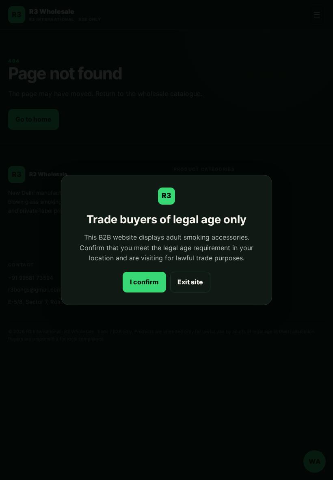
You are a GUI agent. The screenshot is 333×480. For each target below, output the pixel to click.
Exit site (190, 282)
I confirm (144, 282)
